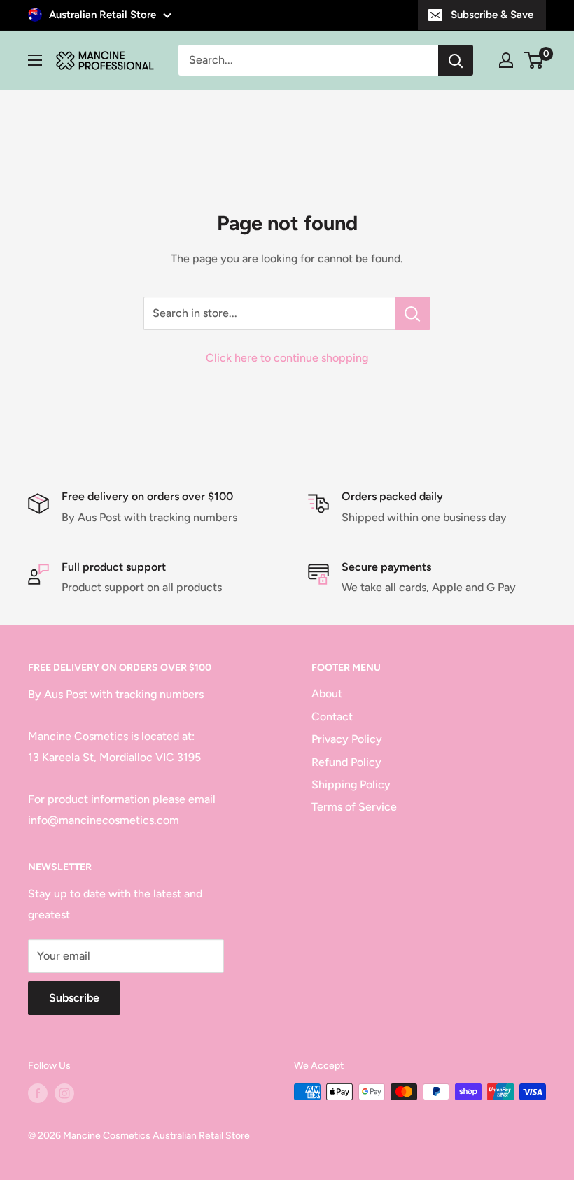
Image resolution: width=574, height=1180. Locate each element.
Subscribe (74, 997)
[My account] (506, 60)
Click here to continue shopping (287, 357)
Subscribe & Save (492, 14)
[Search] (455, 60)
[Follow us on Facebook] (38, 1093)
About (327, 693)
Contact (332, 716)
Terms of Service (354, 806)
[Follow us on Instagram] (64, 1093)
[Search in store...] (412, 313)
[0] (534, 60)
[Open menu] (35, 60)
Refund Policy (347, 762)
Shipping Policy (351, 784)
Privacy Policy (347, 739)
